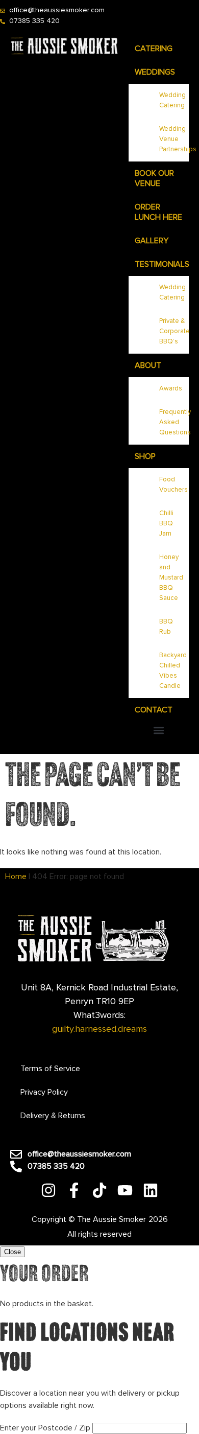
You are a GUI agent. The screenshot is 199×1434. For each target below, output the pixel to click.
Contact (153, 710)
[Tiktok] (99, 1190)
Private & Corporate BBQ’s (174, 331)
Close (12, 1252)
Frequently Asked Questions (174, 422)
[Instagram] (48, 1190)
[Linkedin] (150, 1190)
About (148, 365)
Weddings (155, 72)
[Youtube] (125, 1190)
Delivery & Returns (52, 1116)
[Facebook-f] (74, 1190)
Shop (145, 456)
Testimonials (162, 264)
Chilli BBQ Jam (166, 523)
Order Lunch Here (158, 212)
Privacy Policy (44, 1092)
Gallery (151, 241)
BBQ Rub (166, 626)
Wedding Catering (172, 100)
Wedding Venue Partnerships (174, 139)
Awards (170, 388)
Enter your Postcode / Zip (45, 1428)
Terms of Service (50, 1069)
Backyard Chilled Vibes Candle (173, 670)
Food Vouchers (173, 484)
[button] (158, 730)
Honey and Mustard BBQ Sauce (171, 578)
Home (16, 876)
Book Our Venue (154, 178)
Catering (153, 48)
